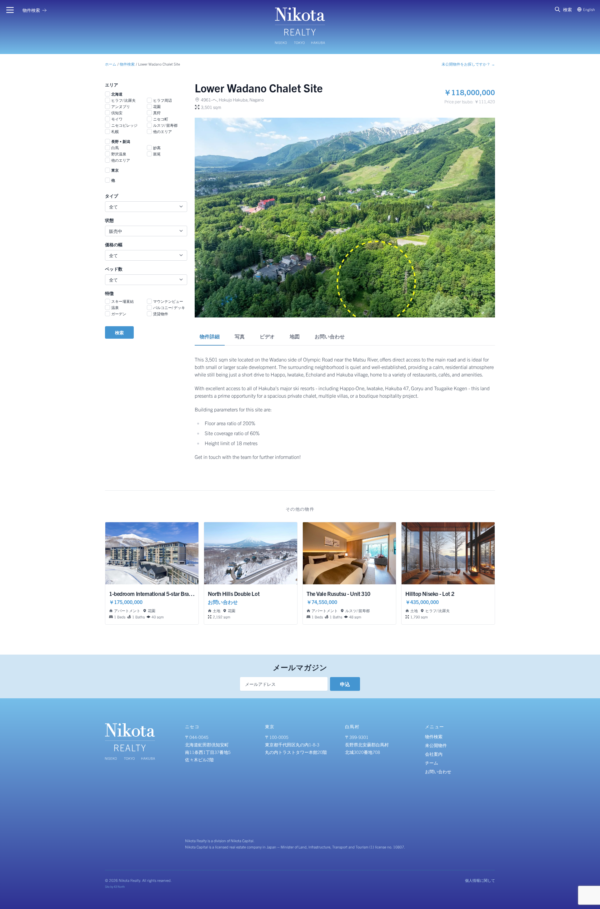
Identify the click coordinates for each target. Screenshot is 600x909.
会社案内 (433, 754)
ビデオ (267, 336)
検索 (119, 332)
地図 (295, 336)
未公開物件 (436, 745)
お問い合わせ (330, 336)
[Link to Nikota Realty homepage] (300, 25)
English (589, 9)
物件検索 (127, 63)
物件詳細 (210, 336)
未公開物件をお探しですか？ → (468, 63)
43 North (119, 886)
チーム (431, 762)
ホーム (110, 63)
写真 (240, 336)
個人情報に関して (480, 880)
